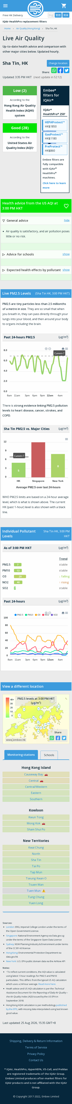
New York (11, 961)
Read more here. (47, 984)
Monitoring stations (21, 755)
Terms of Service (36, 1047)
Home (7, 28)
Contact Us (36, 1060)
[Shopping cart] (64, 6)
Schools (49, 755)
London (10, 926)
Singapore (11, 935)
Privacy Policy (36, 1054)
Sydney (10, 944)
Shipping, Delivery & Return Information (36, 1041)
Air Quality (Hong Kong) (28, 28)
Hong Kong (11, 952)
